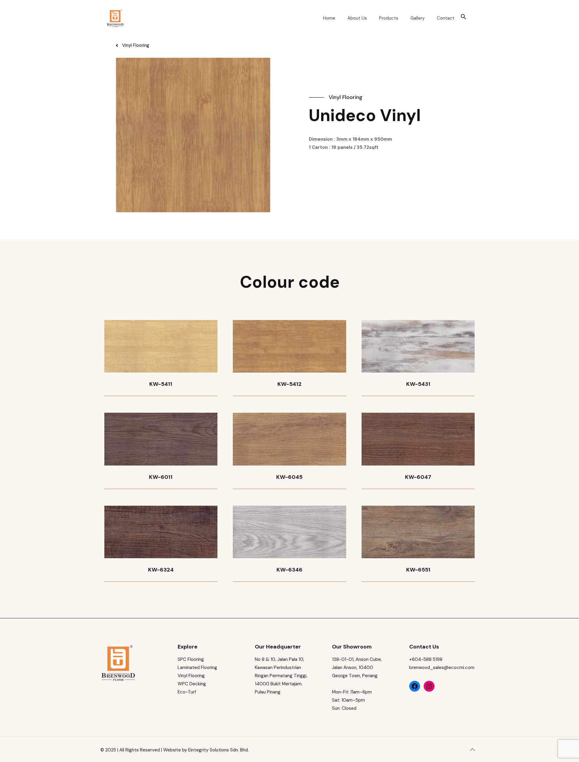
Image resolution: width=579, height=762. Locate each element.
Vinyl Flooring (191, 676)
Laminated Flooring (197, 667)
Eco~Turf (187, 692)
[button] (133, 46)
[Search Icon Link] (463, 18)
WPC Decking (192, 684)
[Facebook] (414, 686)
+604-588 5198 (425, 659)
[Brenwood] (115, 18)
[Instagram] (429, 686)
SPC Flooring (191, 659)
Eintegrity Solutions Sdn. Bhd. (218, 750)
